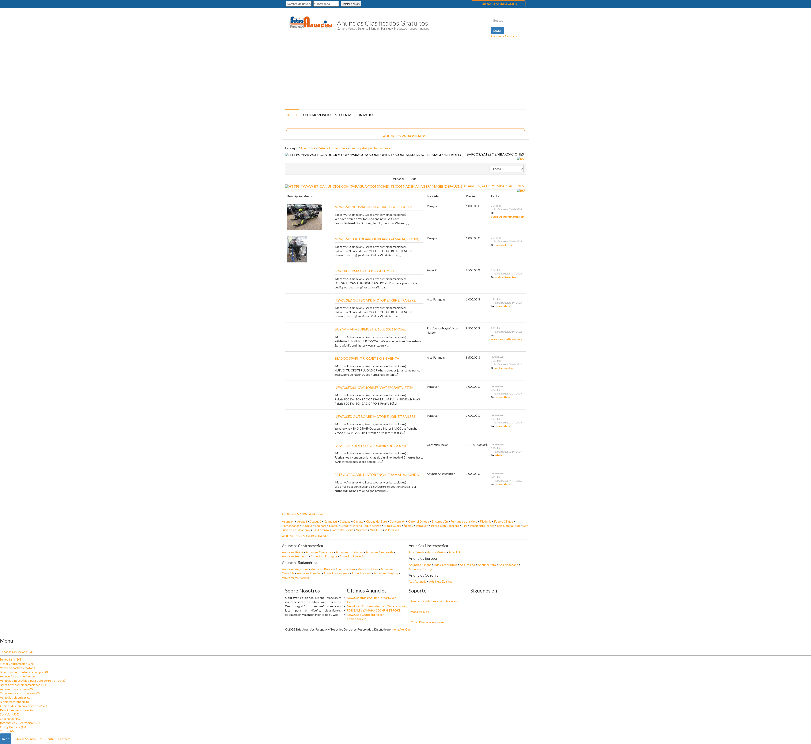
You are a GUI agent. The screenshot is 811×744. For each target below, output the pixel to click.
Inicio (292, 115)
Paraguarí (422, 525)
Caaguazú (330, 521)
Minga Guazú (393, 525)
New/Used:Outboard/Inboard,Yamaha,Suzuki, (377, 606)
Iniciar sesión (351, 3)
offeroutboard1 (504, 306)
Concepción (398, 521)
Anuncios (306, 148)
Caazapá (345, 521)
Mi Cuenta (343, 115)
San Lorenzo (321, 530)
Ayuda (415, 601)
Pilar (465, 525)
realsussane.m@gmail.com (506, 339)
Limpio (333, 525)
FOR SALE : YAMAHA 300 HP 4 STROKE (374, 610)
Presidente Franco (482, 525)
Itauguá (307, 525)
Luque (344, 525)
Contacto (364, 115)
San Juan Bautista (509, 525)
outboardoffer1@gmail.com (507, 216)
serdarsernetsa (504, 368)
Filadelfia (486, 521)
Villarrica (362, 530)
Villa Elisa (376, 530)
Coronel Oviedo (419, 521)
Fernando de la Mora (464, 521)
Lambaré (321, 525)
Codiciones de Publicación (440, 601)
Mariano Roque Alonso (366, 525)
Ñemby (409, 525)
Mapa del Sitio (420, 611)
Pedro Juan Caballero (445, 525)
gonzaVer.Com (401, 629)
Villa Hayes (392, 530)
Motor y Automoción (331, 148)
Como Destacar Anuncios (427, 622)
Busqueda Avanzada (504, 36)
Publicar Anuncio (316, 115)
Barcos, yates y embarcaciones (370, 148)
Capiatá (358, 521)
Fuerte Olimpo (504, 521)
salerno (499, 455)
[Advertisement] (405, 76)
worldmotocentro (505, 277)
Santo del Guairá (343, 530)
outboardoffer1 (504, 245)
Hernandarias (291, 525)
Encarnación (440, 521)
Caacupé (316, 521)
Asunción (288, 521)
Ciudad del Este (377, 521)
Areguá (302, 521)
